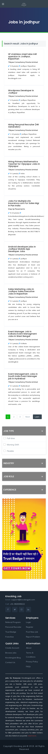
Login (28, 622)
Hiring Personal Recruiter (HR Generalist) (23, 125)
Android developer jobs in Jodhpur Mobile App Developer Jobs (22, 249)
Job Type (8, 431)
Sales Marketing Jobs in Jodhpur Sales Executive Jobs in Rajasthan (21, 291)
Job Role (8, 476)
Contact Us (10, 662)
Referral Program (13, 622)
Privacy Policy (32, 661)
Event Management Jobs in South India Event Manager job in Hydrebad (23, 376)
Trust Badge (10, 632)
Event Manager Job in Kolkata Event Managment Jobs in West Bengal (22, 334)
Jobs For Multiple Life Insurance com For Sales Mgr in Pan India (23, 203)
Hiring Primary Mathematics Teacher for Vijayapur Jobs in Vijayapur (24, 164)
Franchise (9, 637)
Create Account (12, 648)
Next (27, 417)
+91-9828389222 (17, 604)
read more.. (32, 736)
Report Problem (33, 637)
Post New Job (32, 632)
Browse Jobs (10, 653)
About (28, 648)
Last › (37, 417)
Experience (9, 490)
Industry (8, 463)
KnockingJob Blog (13, 657)
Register (29, 627)
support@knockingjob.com (23, 599)
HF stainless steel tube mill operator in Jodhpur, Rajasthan (22, 56)
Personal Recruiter (13, 627)
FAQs (28, 666)
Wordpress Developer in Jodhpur (21, 91)
